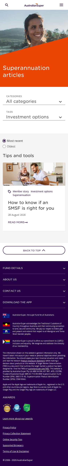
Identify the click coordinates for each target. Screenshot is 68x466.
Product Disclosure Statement (33, 361)
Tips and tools (18, 155)
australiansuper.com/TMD (38, 368)
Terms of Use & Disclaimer (16, 451)
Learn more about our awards (18, 418)
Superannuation (22, 195)
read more (16, 222)
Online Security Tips (12, 439)
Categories (14, 96)
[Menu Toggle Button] (61, 5)
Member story (21, 191)
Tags (9, 111)
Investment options (42, 191)
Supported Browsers (13, 445)
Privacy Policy (9, 427)
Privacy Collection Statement (17, 433)
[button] (34, 268)
